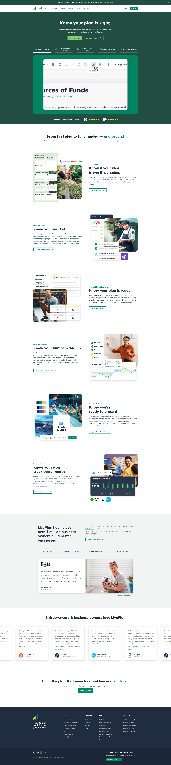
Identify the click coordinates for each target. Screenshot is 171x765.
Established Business (97, 551)
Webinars (102, 725)
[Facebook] (38, 753)
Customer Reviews (70, 725)
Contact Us (88, 720)
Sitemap (102, 740)
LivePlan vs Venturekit (129, 731)
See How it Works (92, 38)
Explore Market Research (44, 249)
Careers (87, 723)
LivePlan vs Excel (128, 723)
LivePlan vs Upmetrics (129, 728)
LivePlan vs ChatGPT (129, 725)
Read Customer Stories (95, 539)
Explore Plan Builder (98, 308)
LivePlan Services (105, 723)
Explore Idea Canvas (98, 190)
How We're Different (71, 723)
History (87, 725)
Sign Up (133, 8)
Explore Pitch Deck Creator (100, 432)
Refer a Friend (103, 731)
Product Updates (69, 728)
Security (66, 737)
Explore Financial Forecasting (45, 371)
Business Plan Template (107, 737)
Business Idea (48, 551)
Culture (87, 728)
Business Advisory (121, 551)
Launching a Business (71, 551)
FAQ (65, 731)
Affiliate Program (105, 728)
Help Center (103, 720)
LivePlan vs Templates (130, 720)
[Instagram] (34, 753)
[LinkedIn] (41, 753)
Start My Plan (74, 38)
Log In (125, 8)
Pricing (78, 8)
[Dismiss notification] (168, 2)
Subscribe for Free (113, 760)
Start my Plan (85, 691)
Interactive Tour (69, 720)
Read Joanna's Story (124, 596)
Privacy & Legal (65, 757)
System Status (68, 734)
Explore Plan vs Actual (43, 492)
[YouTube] (45, 753)
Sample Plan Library (106, 734)
